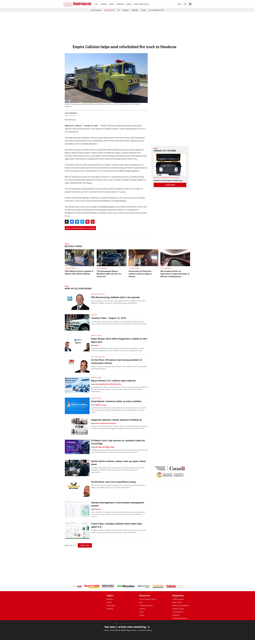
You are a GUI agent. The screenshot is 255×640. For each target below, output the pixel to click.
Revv (97, 345)
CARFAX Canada (100, 405)
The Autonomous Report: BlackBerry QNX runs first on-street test (109, 274)
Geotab (98, 509)
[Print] (67, 222)
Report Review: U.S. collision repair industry (113, 380)
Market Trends (96, 335)
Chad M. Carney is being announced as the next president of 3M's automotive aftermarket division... (119, 367)
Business (94, 315)
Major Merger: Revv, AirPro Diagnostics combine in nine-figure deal (119, 340)
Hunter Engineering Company (105, 423)
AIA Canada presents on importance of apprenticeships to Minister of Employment (175, 274)
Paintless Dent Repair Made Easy (168, 180)
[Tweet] (82, 222)
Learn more (170, 185)
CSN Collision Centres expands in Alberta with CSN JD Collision (79, 272)
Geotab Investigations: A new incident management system (117, 504)
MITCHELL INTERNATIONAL (105, 447)
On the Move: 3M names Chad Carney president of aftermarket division (116, 361)
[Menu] (190, 4)
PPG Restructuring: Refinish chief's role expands (115, 297)
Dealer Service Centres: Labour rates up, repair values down (118, 463)
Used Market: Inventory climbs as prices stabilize (116, 401)
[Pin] (87, 222)
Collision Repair (70, 268)
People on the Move (98, 294)
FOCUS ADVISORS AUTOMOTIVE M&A (108, 384)
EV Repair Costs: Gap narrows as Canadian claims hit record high (118, 442)
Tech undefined (71, 113)
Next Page (84, 545)
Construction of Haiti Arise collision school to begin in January (140, 274)
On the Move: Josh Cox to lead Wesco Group (113, 481)
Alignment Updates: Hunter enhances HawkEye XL (116, 419)
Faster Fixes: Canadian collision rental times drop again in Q (116, 525)
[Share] (72, 222)
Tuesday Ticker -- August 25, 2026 (108, 318)
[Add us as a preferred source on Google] (93, 222)
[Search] (185, 4)
